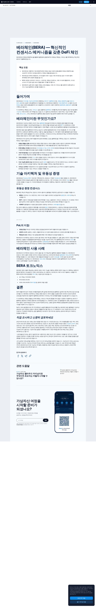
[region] (81, 595)
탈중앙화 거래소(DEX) (66, 255)
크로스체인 (42, 259)
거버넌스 (35, 110)
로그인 (80, 1)
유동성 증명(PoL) (63, 101)
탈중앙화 (42, 123)
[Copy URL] (30, 356)
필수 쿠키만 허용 (81, 602)
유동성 (18, 105)
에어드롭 (33, 282)
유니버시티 (5, 5)
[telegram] (26, 356)
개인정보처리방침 (19, 424)
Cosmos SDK (27, 178)
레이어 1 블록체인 (49, 101)
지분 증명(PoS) (62, 103)
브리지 (72, 239)
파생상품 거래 (58, 257)
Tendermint (57, 178)
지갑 (67, 180)
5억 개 (34, 274)
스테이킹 (68, 195)
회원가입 (86, 1)
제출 (46, 420)
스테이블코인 (57, 204)
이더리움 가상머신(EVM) (30, 101)
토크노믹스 (23, 113)
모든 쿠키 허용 (81, 598)
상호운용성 (46, 241)
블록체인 (48, 110)
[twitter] (22, 356)
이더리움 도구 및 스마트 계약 (45, 148)
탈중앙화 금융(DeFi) (66, 105)
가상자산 (19, 112)
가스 (34, 157)
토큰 (45, 162)
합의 (46, 207)
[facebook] (18, 356)
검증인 (63, 195)
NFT (62, 125)
